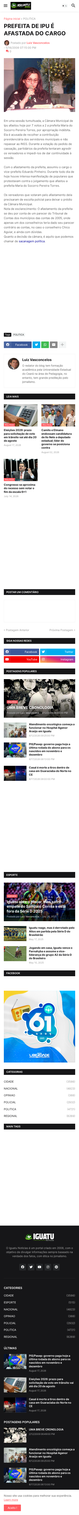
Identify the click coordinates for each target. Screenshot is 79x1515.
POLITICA (29, 18)
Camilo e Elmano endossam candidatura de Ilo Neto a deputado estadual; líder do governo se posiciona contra (56, 438)
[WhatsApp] (45, 344)
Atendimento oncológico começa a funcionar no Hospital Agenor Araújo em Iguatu (52, 728)
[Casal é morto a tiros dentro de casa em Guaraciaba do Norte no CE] (15, 773)
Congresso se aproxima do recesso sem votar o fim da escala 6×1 (19, 488)
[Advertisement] (39, 288)
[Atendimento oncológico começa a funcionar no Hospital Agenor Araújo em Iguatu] (15, 730)
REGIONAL (39, 1116)
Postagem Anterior (17, 630)
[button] (5, 6)
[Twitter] (36, 344)
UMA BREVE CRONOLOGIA (46, 1429)
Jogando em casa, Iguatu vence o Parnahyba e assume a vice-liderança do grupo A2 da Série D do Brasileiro (50, 953)
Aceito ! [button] (12, 1507)
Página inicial (12, 18)
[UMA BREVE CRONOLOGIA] (15, 1435)
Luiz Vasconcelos (37, 360)
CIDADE (39, 1081)
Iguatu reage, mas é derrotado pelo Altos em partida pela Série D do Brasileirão (52, 931)
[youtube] (39, 1267)
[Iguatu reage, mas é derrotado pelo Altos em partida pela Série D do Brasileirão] (15, 933)
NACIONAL (39, 1088)
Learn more (11, 1499)
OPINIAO (39, 1095)
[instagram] (48, 1267)
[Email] (54, 344)
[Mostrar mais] (62, 344)
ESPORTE (39, 1302)
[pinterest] (56, 1267)
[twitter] (31, 1267)
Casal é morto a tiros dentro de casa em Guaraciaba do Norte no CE (50, 771)
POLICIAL (39, 1102)
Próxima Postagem (61, 630)
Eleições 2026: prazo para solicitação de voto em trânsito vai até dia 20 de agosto (20, 435)
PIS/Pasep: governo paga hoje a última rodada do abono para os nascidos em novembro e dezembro (50, 749)
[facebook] (22, 1267)
